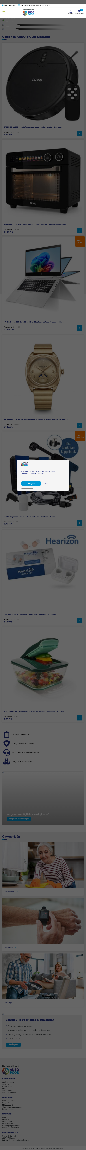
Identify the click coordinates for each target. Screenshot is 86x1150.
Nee (46, 483)
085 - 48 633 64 (10, 5)
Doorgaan (31, 483)
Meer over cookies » (27, 488)
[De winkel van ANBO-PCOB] (43, 12)
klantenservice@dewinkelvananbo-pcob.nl (35, 5)
